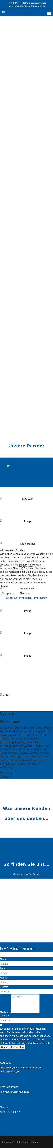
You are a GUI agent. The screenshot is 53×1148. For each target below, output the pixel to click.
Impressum (40, 597)
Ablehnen (25, 593)
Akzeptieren (8, 593)
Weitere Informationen (19, 597)
